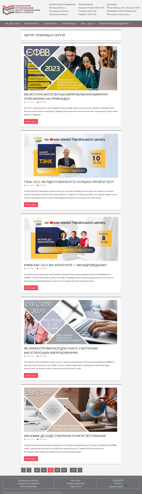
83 (57, 470)
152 (73, 470)
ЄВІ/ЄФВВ (42, 102)
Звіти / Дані (75, 480)
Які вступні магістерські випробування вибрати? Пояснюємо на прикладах (66, 96)
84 (64, 470)
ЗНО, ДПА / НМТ (12, 23)
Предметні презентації (75, 483)
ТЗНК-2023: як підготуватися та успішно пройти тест (69, 181)
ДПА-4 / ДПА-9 (87, 23)
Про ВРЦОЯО (118, 480)
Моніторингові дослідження (114, 23)
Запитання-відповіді (28, 486)
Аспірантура (50, 23)
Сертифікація (68, 23)
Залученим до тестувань (28, 480)
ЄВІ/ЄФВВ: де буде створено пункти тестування (65, 435)
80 (37, 470)
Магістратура (31, 23)
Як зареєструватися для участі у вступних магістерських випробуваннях (61, 350)
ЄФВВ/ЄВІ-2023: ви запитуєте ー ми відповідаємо (65, 265)
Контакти (118, 483)
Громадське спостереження (28, 483)
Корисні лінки (75, 486)
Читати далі (30, 121)
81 (44, 470)
